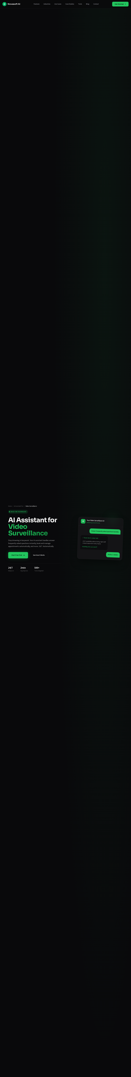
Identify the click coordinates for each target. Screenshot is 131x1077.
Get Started (119, 4)
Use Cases (57, 4)
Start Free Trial (16, 555)
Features (37, 4)
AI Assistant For (18, 506)
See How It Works (39, 555)
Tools (80, 4)
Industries (47, 4)
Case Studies (69, 4)
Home (10, 506)
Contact (96, 4)
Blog (87, 4)
